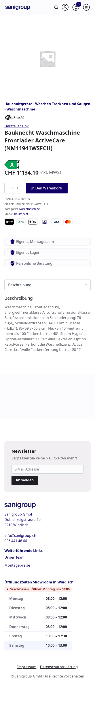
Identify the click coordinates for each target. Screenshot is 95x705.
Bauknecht (21, 214)
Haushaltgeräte (18, 103)
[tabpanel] (47, 323)
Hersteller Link (16, 126)
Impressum (26, 666)
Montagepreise (17, 565)
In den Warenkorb (46, 188)
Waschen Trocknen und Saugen (62, 103)
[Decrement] (8, 188)
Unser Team (14, 557)
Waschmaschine (20, 109)
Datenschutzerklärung (59, 666)
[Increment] (17, 188)
